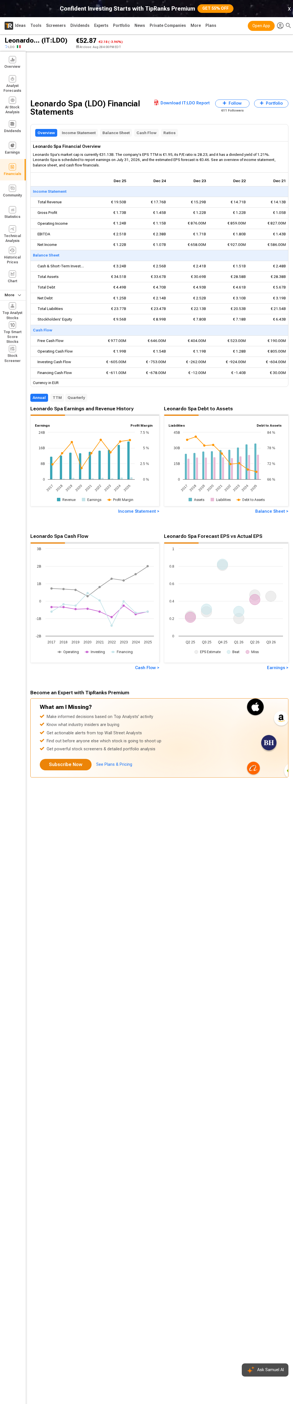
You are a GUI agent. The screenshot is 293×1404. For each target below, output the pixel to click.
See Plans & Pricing (114, 764)
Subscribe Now (65, 764)
